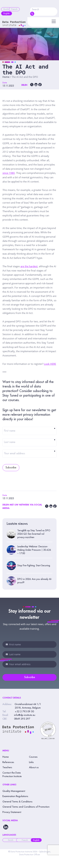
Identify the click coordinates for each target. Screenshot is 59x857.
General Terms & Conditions (17, 801)
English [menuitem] (36, 840)
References (8, 762)
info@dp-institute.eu (24, 715)
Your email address (29, 453)
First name (29, 430)
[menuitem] (6, 9)
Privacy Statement (11, 812)
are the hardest (29, 266)
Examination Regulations (15, 796)
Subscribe (11, 467)
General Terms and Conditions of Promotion (25, 807)
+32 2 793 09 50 (24, 711)
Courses (33, 757)
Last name (29, 442)
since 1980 (8, 173)
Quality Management (13, 791)
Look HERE (50, 363)
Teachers (7, 767)
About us (34, 767)
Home (5, 76)
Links (31, 762)
